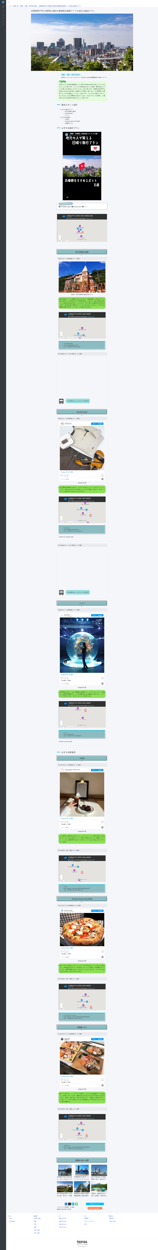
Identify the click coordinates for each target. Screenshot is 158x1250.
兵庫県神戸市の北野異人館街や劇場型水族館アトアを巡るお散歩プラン (60, 6)
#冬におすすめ (62, 1227)
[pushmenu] (9, 2)
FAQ (85, 1224)
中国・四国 (36, 1230)
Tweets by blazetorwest (66, 537)
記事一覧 (15, 6)
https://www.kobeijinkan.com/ (71, 345)
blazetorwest (69, 113)
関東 (35, 1221)
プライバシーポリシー (89, 1221)
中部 (35, 1224)
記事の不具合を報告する (95, 1208)
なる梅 (72, 1207)
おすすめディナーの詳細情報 (66, 1034)
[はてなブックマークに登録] (73, 1204)
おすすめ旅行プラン (67, 109)
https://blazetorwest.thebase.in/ (71, 529)
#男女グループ (102, 77)
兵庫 (26, 6)
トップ (9, 6)
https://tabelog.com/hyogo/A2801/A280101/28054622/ (77, 1147)
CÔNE (67, 119)
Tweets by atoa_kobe (65, 741)
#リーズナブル (70, 77)
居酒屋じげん (69, 123)
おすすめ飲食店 (65, 117)
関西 (21, 6)
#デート (78, 77)
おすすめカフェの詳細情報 (66, 765)
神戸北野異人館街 (70, 111)
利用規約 (86, 1218)
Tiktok (10, 1218)
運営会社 (111, 1218)
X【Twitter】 (12, 1221)
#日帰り (63, 77)
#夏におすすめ (62, 1221)
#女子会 (83, 77)
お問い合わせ (112, 1221)
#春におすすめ (62, 1218)
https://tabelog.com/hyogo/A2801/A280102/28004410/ (77, 1016)
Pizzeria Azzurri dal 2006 (72, 121)
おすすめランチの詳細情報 (66, 905)
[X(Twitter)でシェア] (69, 1204)
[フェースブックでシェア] (66, 1204)
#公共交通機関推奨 (92, 77)
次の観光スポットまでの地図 (66, 353)
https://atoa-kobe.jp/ (69, 734)
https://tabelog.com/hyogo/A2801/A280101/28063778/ (77, 888)
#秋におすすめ (62, 1224)
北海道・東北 (37, 1218)
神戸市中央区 (33, 6)
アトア (67, 115)
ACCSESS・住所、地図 (65, 850)
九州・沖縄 (36, 1233)
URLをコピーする (95, 1204)
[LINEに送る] (76, 1204)
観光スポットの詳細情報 (65, 258)
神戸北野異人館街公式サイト (84, 294)
